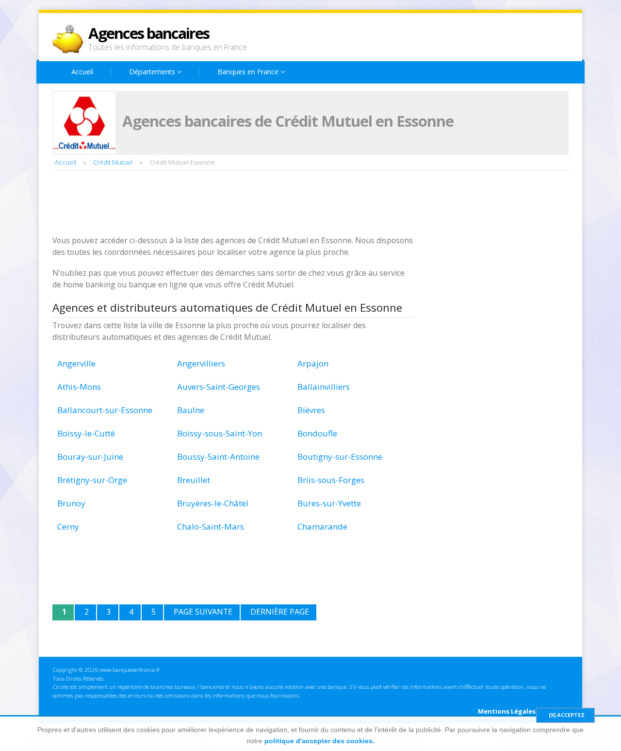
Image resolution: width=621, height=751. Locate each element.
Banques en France (248, 71)
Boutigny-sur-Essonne (339, 456)
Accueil (82, 71)
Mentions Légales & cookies (523, 711)
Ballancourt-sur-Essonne (104, 410)
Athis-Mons (79, 386)
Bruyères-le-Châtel (212, 503)
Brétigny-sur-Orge (92, 479)
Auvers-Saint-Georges (218, 386)
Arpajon (312, 363)
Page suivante (203, 611)
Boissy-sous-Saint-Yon (219, 433)
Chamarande (322, 526)
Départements (153, 71)
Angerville (76, 363)
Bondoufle (317, 433)
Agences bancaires (148, 33)
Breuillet (193, 479)
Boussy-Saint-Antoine (218, 456)
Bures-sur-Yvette (329, 503)
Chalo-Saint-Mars (210, 526)
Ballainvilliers (323, 386)
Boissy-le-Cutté (86, 433)
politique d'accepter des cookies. (319, 741)
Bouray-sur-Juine (90, 456)
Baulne (190, 410)
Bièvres (311, 410)
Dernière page (279, 611)
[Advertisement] (229, 204)
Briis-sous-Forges (330, 479)
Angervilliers (201, 363)
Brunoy (71, 503)
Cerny (68, 526)
